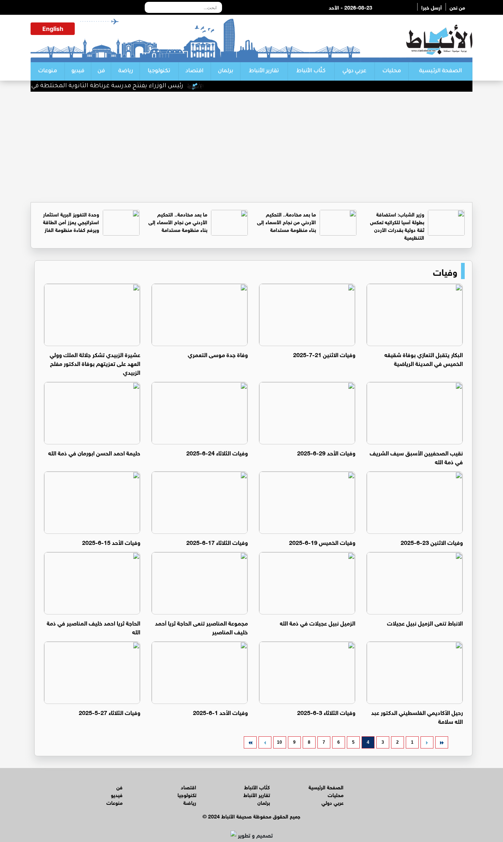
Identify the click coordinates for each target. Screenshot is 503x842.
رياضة (125, 71)
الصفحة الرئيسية (440, 71)
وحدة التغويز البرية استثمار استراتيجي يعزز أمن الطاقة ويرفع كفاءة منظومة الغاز (71, 221)
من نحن (457, 7)
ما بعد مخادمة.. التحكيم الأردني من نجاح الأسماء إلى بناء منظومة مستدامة (286, 221)
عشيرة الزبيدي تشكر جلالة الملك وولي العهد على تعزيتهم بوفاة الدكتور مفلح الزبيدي (95, 363)
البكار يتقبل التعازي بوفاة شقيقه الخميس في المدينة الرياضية (423, 358)
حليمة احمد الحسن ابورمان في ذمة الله (94, 452)
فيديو (77, 71)
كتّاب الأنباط (311, 71)
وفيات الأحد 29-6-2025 (326, 452)
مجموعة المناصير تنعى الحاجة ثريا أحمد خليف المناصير (201, 626)
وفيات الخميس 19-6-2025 (322, 542)
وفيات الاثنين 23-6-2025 (432, 542)
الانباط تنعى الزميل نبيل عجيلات (425, 622)
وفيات (445, 271)
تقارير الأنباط (264, 71)
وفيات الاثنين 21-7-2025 (324, 354)
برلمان (225, 71)
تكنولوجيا (159, 71)
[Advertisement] (251, 146)
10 (279, 742)
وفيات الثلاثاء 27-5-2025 (109, 712)
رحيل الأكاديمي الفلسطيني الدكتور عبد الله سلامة (417, 716)
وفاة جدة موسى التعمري (218, 354)
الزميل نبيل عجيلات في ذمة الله (317, 622)
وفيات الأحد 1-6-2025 (220, 712)
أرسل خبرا (431, 7)
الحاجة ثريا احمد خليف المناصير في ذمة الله (93, 626)
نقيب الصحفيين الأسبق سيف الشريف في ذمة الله (416, 456)
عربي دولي (354, 71)
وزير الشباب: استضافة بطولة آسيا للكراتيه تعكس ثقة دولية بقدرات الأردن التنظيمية (397, 225)
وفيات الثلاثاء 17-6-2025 (217, 542)
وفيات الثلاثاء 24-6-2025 (217, 452)
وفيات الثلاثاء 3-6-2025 (326, 712)
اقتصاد (194, 71)
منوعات (47, 71)
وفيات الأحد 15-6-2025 (111, 542)
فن (101, 71)
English (52, 28)
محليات (391, 71)
